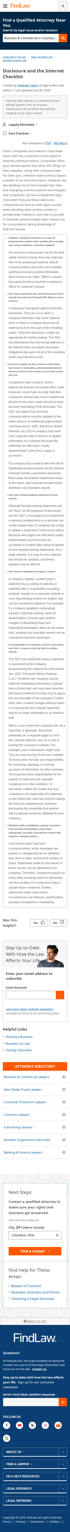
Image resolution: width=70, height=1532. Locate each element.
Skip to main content (35, 4)
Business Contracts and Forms (35, 1292)
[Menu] (5, 6)
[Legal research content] (63, 1488)
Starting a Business (19, 1037)
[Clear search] (57, 1235)
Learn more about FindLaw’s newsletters (29, 1009)
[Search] (63, 6)
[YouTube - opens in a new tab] (19, 1425)
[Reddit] (58, 1425)
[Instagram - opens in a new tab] (45, 1425)
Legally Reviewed (21, 125)
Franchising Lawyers (18, 1127)
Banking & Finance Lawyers (23, 1152)
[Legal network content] (63, 1501)
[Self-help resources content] (63, 1476)
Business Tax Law (18, 1043)
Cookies (54, 1521)
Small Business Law (41, 57)
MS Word (60, 143)
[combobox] (35, 1235)
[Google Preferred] (6, 1438)
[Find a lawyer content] (63, 1464)
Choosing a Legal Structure (32, 1298)
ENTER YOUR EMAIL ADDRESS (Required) (29, 1394)
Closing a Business (19, 1050)
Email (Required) (16, 987)
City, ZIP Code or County (26, 1227)
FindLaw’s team (27, 85)
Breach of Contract (26, 1286)
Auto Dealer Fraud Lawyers (23, 1089)
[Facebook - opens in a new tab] (6, 1425)
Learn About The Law (14, 57)
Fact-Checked (18, 133)
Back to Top (36, 1321)
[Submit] (60, 995)
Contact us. (39, 1369)
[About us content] (63, 1452)
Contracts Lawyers (17, 1115)
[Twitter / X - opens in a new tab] (32, 1425)
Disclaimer (37, 1521)
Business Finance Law (14, 60)
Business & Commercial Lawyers (26, 1077)
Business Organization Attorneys (27, 1140)
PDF (48, 143)
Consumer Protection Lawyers (25, 1102)
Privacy (20, 1521)
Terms (7, 1521)
